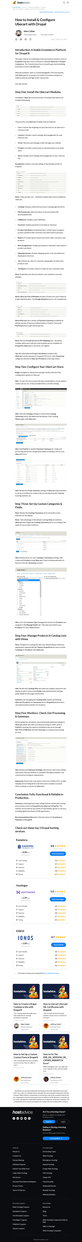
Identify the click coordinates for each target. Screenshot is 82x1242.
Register (49, 1121)
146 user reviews (58, 848)
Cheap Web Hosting (50, 1169)
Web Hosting (48, 1156)
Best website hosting (51, 973)
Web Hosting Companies (52, 1231)
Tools (45, 1215)
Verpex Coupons (19, 1228)
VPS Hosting (47, 1173)
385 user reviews (59, 939)
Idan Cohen (29, 31)
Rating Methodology (46, 12)
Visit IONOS (58, 945)
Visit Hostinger (58, 899)
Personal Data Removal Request (24, 1182)
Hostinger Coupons (20, 1220)
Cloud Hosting (48, 1182)
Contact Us (17, 1156)
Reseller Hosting (49, 1190)
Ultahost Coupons (19, 1224)
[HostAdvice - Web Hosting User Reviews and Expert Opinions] (21, 2)
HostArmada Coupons (21, 1215)
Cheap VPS (47, 1177)
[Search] (64, 2)
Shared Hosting (48, 1164)
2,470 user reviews (57, 894)
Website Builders (49, 1194)
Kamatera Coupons (20, 1211)
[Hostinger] (25, 892)
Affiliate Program (19, 1164)
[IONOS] (25, 938)
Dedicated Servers (49, 1186)
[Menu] (67, 2)
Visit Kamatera (58, 854)
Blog (44, 1211)
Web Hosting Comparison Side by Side (55, 1221)
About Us (16, 1151)
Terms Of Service (19, 1190)
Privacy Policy (18, 1186)
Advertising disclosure (61, 12)
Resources (46, 1207)
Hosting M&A (55, 1138)
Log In (63, 1121)
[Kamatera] (25, 847)
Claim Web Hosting (20, 1173)
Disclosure (16, 1177)
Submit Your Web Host (21, 1169)
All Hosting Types (49, 1151)
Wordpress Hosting (50, 1160)
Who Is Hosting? (49, 1226)
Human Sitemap (18, 1160)
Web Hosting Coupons (21, 1207)
